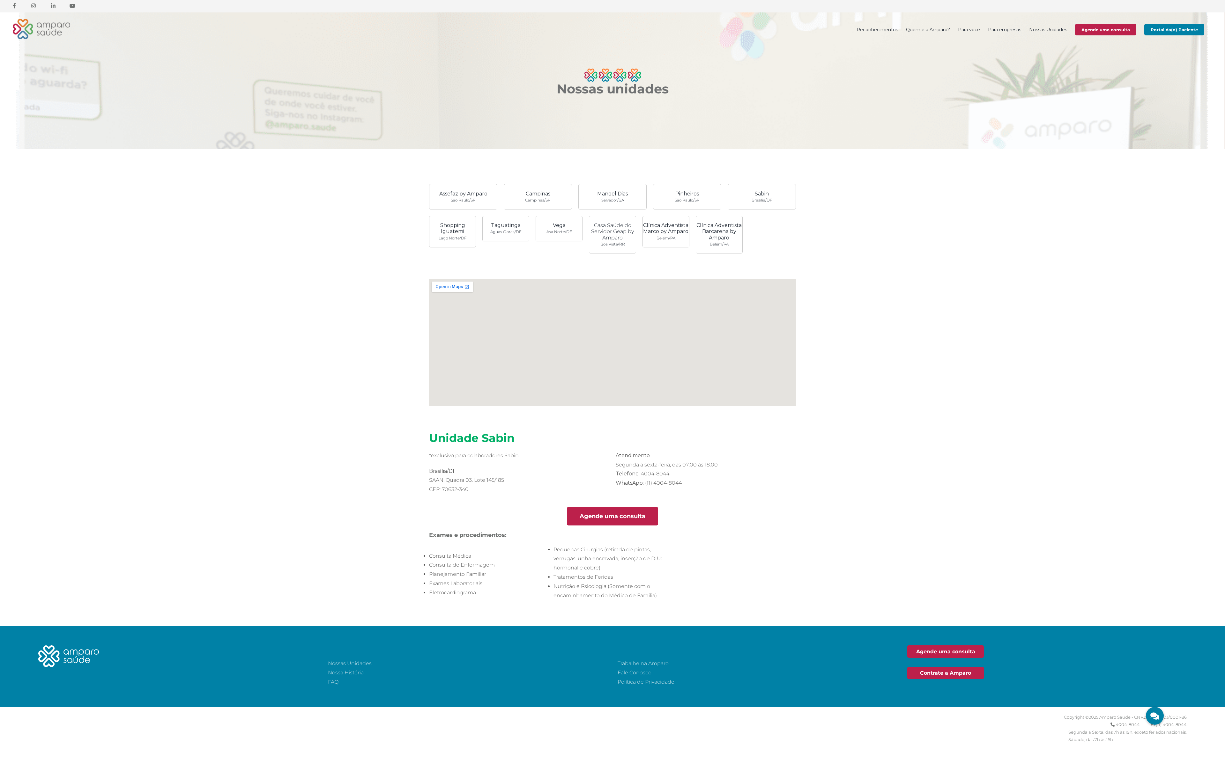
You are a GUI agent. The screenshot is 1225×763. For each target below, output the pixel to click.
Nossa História (346, 673)
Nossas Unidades (350, 663)
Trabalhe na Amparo (643, 663)
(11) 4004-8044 (1171, 724)
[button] (1155, 716)
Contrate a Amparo (945, 673)
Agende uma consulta (1105, 29)
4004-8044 (1128, 724)
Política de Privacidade (646, 682)
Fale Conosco (634, 673)
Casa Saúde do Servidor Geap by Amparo (612, 234)
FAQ (333, 682)
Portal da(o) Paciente (1174, 29)
